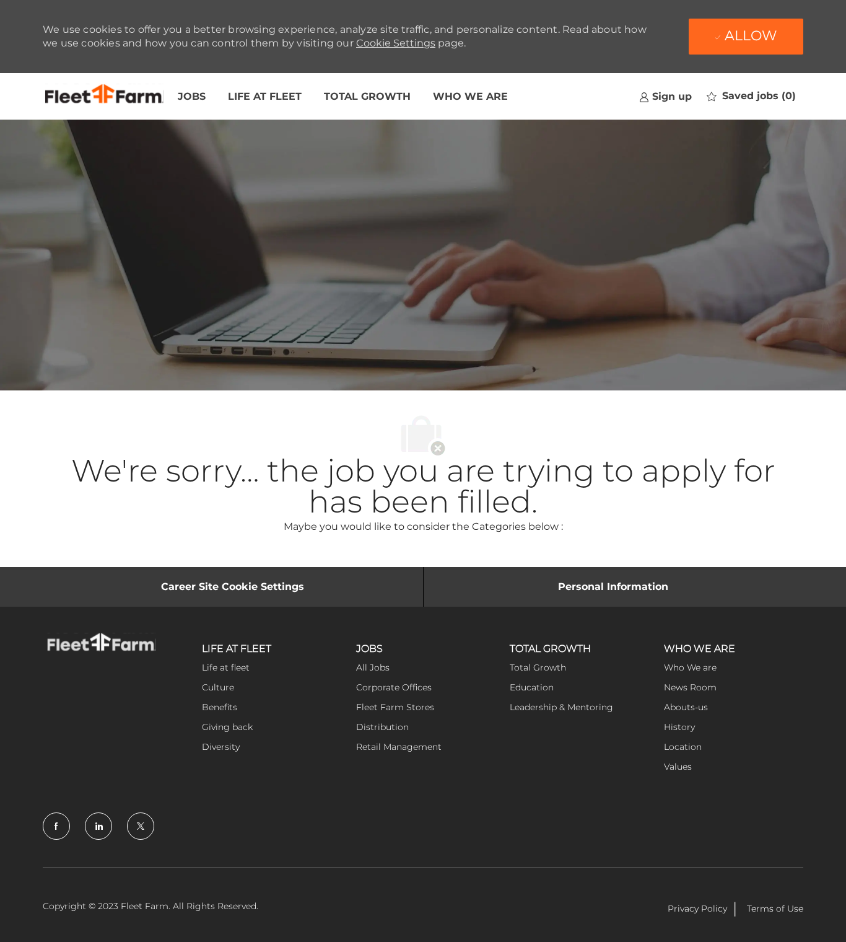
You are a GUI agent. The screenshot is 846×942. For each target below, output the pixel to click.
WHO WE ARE (470, 96)
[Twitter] (140, 826)
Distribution (382, 727)
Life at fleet (226, 667)
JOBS (192, 96)
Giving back (227, 727)
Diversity (221, 746)
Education (532, 687)
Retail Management (399, 746)
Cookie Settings (395, 43)
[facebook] (56, 826)
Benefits (219, 707)
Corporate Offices (394, 687)
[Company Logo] (105, 96)
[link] (665, 96)
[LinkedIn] (98, 826)
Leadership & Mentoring (561, 707)
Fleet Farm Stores (395, 707)
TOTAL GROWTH (367, 96)
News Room (690, 687)
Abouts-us (686, 707)
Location (683, 746)
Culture (218, 687)
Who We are (690, 667)
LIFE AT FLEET (265, 96)
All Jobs (373, 667)
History (679, 727)
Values (678, 766)
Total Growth (538, 667)
